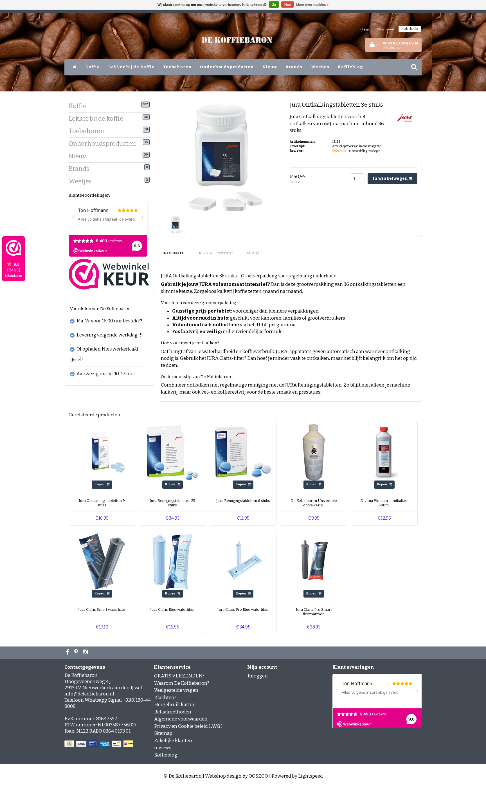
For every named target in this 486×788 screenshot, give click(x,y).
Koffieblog (350, 67)
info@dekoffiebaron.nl (89, 694)
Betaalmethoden (172, 712)
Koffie (92, 67)
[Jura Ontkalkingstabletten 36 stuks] (175, 224)
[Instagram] (86, 652)
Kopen (99, 484)
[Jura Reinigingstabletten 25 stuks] (172, 452)
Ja (274, 5)
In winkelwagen (391, 178)
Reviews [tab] (207, 253)
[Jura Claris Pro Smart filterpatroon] (313, 561)
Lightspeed (310, 776)
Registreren (385, 29)
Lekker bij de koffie (131, 67)
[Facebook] (68, 652)
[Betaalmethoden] (99, 744)
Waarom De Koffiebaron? (181, 683)
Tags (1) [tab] (252, 253)
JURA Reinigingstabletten (313, 385)
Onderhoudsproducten (227, 67)
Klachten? (165, 698)
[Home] (75, 67)
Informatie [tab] (173, 253)
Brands (294, 67)
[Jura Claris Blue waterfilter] (172, 561)
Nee (287, 5)
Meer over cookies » (312, 5)
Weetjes (320, 67)
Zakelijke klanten (173, 741)
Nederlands (409, 29)
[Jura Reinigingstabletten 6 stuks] (243, 452)
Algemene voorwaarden (181, 719)
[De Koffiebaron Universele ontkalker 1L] (313, 452)
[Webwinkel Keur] (109, 274)
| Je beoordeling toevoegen (364, 151)
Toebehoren (177, 67)
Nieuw (269, 67)
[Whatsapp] (76, 652)
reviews (162, 748)
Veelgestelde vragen (176, 690)
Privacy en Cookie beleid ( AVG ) (188, 726)
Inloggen (365, 29)
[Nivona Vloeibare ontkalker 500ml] (384, 452)
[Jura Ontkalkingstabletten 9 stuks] (102, 452)
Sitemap (163, 733)
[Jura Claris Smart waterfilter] (102, 561)
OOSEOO (258, 776)
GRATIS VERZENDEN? (179, 676)
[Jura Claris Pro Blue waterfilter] (243, 561)
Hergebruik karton (175, 705)
